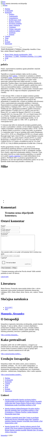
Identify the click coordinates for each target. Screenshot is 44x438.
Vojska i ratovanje (15, 29)
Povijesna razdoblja (15, 23)
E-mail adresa (5, 230)
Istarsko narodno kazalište (18, 430)
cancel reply (5, 277)
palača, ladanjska (14, 156)
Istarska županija (10, 426)
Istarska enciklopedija (12, 399)
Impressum (8, 44)
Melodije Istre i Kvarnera (35, 430)
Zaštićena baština (14, 31)
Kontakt (7, 42)
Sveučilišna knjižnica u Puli (29, 410)
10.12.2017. (9, 307)
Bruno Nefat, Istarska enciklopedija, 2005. (18, 54)
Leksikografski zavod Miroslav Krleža (17, 401)
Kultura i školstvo (14, 22)
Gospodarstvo (13, 18)
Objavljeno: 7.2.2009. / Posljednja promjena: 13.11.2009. (23, 56)
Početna (7, 9)
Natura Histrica (21, 403)
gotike (10, 78)
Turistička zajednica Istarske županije (22, 420)
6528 (6, 58)
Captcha (4, 258)
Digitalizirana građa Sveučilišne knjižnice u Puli (20, 405)
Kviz (6, 40)
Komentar (4, 234)
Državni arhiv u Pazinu (33, 403)
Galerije (7, 36)
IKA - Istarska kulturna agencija (26, 426)
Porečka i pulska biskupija (29, 412)
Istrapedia (4, 435)
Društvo (11, 14)
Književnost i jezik (15, 20)
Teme (6, 38)
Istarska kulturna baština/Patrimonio (16, 408)
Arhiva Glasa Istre (11, 432)
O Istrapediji (9, 11)
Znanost (11, 34)
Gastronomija (13, 16)
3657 (6, 309)
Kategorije (8, 12)
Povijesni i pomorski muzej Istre (15, 417)
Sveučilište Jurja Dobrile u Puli (32, 421)
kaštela (15, 76)
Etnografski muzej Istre (12, 414)
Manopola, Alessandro (12, 313)
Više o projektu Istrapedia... (10, 335)
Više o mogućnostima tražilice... (11, 354)
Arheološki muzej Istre (24, 419)
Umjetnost (12, 27)
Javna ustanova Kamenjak (22, 428)
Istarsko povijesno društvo (27, 399)
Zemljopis (12, 33)
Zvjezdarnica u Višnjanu (13, 412)
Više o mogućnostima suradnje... (11, 374)
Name (3, 226)
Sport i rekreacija (14, 25)
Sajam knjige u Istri (11, 423)
